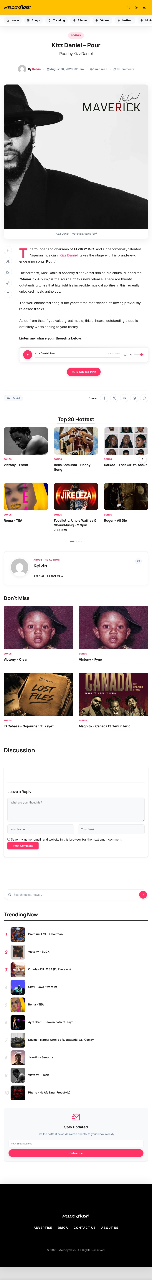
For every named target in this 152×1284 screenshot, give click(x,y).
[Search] (128, 7)
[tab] (72, 541)
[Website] (138, 561)
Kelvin (36, 69)
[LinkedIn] (124, 398)
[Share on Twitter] (8, 261)
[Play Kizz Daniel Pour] (27, 354)
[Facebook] (104, 398)
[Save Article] (8, 294)
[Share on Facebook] (8, 250)
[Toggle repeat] (125, 354)
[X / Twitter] (114, 398)
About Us (109, 1228)
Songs (76, 35)
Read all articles (47, 576)
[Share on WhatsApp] (8, 272)
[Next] (142, 459)
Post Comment (23, 845)
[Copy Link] (8, 283)
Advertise (43, 1228)
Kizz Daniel (13, 398)
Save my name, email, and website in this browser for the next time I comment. (66, 839)
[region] (76, 484)
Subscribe (76, 1153)
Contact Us (85, 1228)
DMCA (63, 1228)
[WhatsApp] (134, 398)
